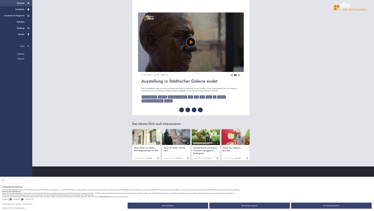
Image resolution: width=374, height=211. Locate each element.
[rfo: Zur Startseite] (350, 6)
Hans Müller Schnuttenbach (177, 97)
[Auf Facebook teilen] (181, 110)
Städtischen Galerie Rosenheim (152, 101)
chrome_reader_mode (235, 75)
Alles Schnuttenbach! (149, 97)
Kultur (190, 97)
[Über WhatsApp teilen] (194, 110)
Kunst (196, 97)
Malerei (209, 97)
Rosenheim (221, 97)
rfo (215, 97)
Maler (202, 97)
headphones (232, 75)
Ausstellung (162, 97)
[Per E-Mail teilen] (200, 110)
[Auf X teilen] (187, 110)
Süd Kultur (168, 101)
